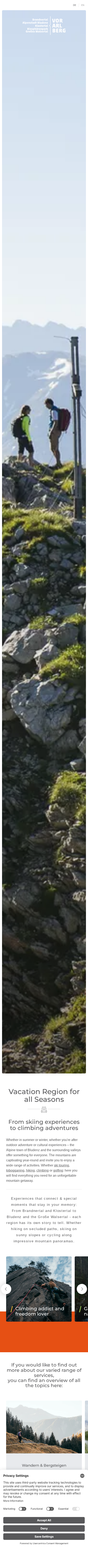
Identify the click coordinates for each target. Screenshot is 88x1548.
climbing (42, 1170)
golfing (58, 1170)
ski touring (61, 1165)
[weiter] (82, 1289)
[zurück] (6, 1289)
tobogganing (15, 1170)
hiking (30, 1170)
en (83, 5)
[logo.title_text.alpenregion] (44, 25)
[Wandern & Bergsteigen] (44, 1427)
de (74, 5)
